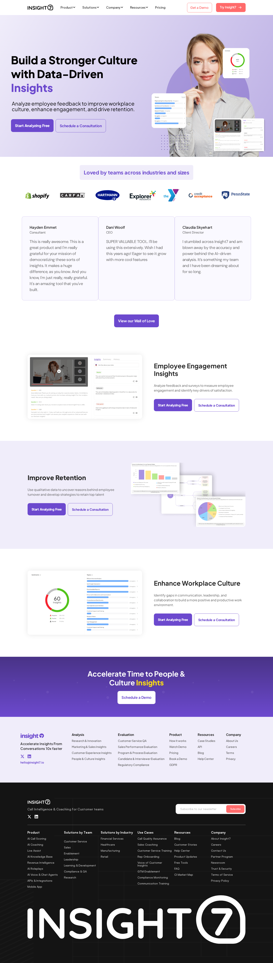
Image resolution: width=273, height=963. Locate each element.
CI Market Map (183, 874)
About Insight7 (221, 838)
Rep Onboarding (148, 856)
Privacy (231, 759)
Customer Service (75, 841)
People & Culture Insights (88, 759)
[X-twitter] (22, 756)
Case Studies (206, 740)
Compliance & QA (75, 871)
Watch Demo (177, 746)
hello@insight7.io (32, 762)
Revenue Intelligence (40, 862)
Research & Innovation (86, 740)
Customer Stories (185, 844)
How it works (177, 740)
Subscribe (235, 808)
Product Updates (185, 856)
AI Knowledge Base (40, 856)
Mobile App (34, 886)
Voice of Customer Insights (149, 864)
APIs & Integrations (39, 880)
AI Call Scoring (36, 838)
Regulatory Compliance (133, 765)
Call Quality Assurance (152, 838)
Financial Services (112, 838)
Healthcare (108, 844)
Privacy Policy (220, 880)
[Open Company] (122, 7)
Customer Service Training (154, 850)
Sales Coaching (147, 844)
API (200, 746)
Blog (201, 752)
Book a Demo (178, 759)
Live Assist (34, 850)
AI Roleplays (35, 868)
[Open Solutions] (98, 7)
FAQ (176, 868)
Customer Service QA (132, 740)
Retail (104, 856)
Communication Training (153, 883)
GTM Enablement (148, 871)
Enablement (71, 853)
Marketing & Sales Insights (89, 746)
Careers (231, 746)
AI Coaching (35, 844)
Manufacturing (110, 850)
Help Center (206, 759)
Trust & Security (221, 868)
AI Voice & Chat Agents (42, 874)
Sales (67, 847)
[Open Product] (74, 7)
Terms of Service (222, 874)
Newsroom (218, 862)
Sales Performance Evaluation (137, 746)
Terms (230, 752)
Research (70, 877)
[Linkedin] (29, 756)
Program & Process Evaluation (137, 752)
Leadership (71, 859)
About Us (232, 740)
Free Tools (181, 862)
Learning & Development (80, 865)
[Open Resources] (147, 7)
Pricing (173, 752)
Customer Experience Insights (92, 752)
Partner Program (222, 856)
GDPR (173, 765)
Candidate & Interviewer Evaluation (141, 759)
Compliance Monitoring (152, 877)
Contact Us (218, 850)
